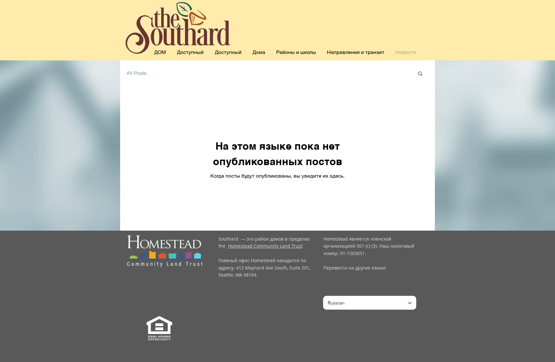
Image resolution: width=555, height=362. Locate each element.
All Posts (136, 73)
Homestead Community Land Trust (265, 246)
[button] (420, 74)
